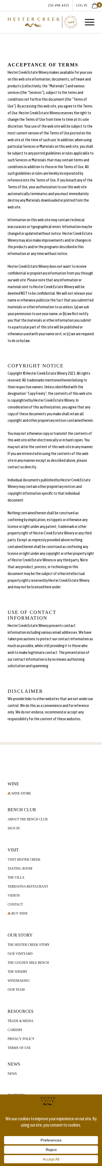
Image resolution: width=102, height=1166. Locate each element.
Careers (15, 1030)
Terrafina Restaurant (28, 886)
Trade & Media (20, 1021)
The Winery (17, 972)
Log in (81, 5)
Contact (15, 904)
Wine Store (21, 793)
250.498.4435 (58, 5)
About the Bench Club (28, 819)
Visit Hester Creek (24, 860)
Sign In (14, 828)
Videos (14, 895)
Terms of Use (19, 1048)
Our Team (16, 990)
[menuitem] (59, 5)
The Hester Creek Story (29, 945)
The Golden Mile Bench (28, 963)
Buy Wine (19, 913)
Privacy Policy (21, 1039)
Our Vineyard (20, 954)
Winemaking (19, 981)
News (12, 1074)
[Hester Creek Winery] (42, 22)
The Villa (16, 877)
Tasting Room (20, 868)
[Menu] (86, 22)
